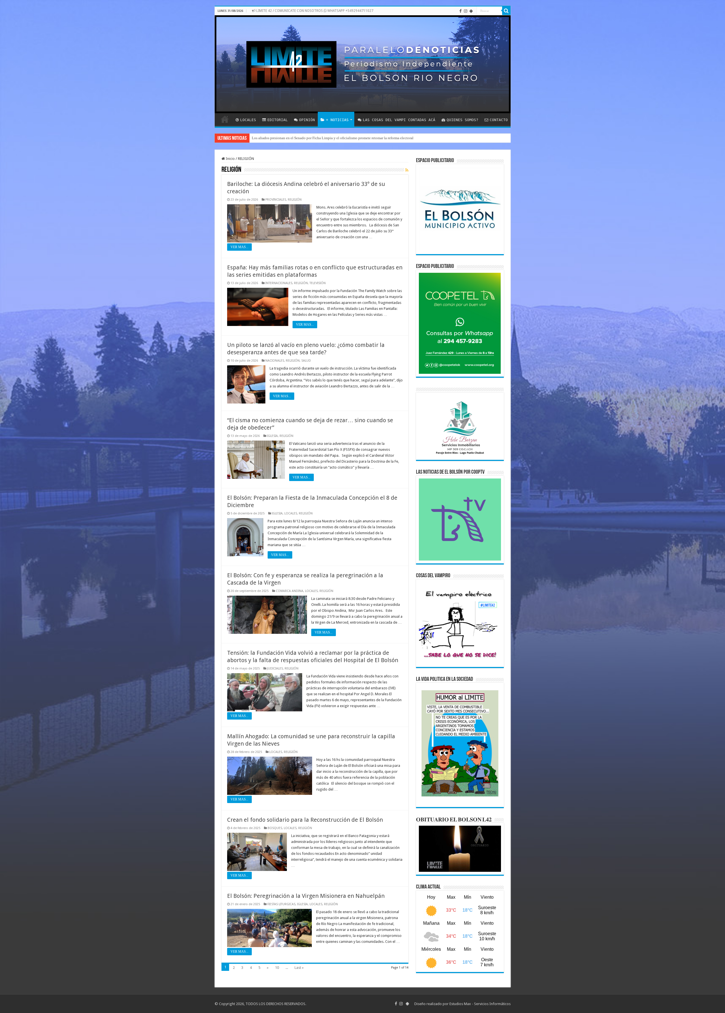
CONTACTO (499, 120)
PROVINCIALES (275, 199)
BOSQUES (275, 828)
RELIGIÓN (295, 199)
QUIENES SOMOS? (462, 120)
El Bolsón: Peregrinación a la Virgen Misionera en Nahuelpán (306, 895)
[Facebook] (460, 11)
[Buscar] (506, 11)
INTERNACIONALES (278, 283)
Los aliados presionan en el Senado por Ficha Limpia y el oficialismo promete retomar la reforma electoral (332, 138)
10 (277, 967)
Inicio (230, 158)
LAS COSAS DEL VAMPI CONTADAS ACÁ (399, 120)
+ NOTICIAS (337, 120)
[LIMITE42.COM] (363, 64)
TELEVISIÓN (318, 283)
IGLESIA (272, 436)
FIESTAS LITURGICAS (281, 904)
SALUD (306, 360)
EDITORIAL (277, 120)
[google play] (471, 11)
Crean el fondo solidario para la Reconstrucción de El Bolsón (305, 819)
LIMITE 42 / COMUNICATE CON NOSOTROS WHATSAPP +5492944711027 (314, 11)
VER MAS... (239, 247)
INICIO (225, 119)
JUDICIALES (275, 668)
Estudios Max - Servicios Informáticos (480, 1004)
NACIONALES (274, 360)
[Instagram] (465, 11)
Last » (299, 967)
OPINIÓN (307, 120)
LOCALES (248, 120)
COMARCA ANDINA (289, 591)
